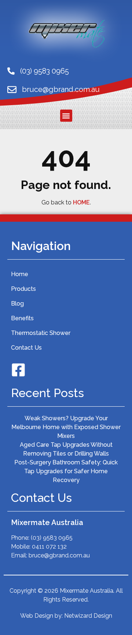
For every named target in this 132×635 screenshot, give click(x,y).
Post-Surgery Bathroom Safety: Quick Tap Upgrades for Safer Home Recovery (66, 471)
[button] (66, 116)
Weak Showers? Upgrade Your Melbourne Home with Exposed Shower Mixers (66, 427)
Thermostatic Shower (40, 332)
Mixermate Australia (47, 522)
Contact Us (26, 347)
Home (19, 274)
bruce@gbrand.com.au (61, 89)
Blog (17, 303)
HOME (81, 202)
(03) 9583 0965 (44, 71)
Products (23, 288)
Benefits (22, 318)
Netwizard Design (88, 615)
